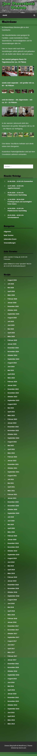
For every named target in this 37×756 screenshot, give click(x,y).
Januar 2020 (12, 539)
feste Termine (8, 235)
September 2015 (13, 709)
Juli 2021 (11, 479)
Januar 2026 (12, 302)
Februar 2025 (12, 340)
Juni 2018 (11, 603)
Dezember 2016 (13, 663)
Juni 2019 (11, 562)
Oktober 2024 (12, 355)
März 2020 (11, 532)
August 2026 (12, 280)
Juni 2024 (11, 366)
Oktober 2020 (12, 509)
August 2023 (12, 404)
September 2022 (13, 438)
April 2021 (11, 487)
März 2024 (11, 378)
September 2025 (13, 314)
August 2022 (12, 442)
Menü (5, 15)
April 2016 (11, 690)
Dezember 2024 (13, 348)
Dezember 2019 (13, 543)
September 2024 (13, 359)
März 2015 (11, 720)
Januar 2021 (12, 498)
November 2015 (13, 701)
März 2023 (11, 415)
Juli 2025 (11, 321)
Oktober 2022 (12, 434)
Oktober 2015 (12, 705)
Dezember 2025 (13, 306)
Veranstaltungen (10, 243)
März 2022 (11, 453)
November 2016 (13, 667)
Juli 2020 (11, 517)
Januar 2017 (12, 660)
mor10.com (22, 748)
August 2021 (12, 475)
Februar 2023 (12, 419)
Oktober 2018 (12, 592)
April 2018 (11, 611)
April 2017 (11, 648)
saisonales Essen (10, 239)
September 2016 (13, 675)
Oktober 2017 (12, 633)
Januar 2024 (12, 385)
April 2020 (11, 528)
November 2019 (13, 547)
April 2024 (11, 374)
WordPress (22, 745)
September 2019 (13, 554)
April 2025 (11, 333)
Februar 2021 (12, 494)
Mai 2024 (11, 370)
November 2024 (13, 351)
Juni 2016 (11, 682)
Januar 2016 (12, 694)
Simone (13, 748)
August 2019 (12, 558)
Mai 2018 (11, 607)
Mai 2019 (11, 566)
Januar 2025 (12, 344)
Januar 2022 (12, 460)
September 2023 (13, 400)
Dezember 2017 (13, 626)
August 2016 (12, 678)
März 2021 (11, 490)
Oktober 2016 (12, 671)
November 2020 (13, 506)
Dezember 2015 (13, 697)
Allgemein (7, 231)
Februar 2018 (12, 618)
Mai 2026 (11, 287)
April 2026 (11, 291)
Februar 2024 (12, 381)
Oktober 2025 (12, 310)
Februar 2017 (12, 656)
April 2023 (11, 412)
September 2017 (13, 637)
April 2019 (11, 569)
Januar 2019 (12, 581)
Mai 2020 (11, 524)
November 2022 (13, 430)
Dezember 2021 (13, 464)
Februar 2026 (12, 299)
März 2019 (11, 573)
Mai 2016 (11, 686)
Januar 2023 (12, 423)
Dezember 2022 (13, 427)
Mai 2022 (11, 445)
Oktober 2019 (12, 551)
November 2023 (13, 393)
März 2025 (11, 336)
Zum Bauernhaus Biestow (18, 6)
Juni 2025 (11, 325)
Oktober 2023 (12, 396)
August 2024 (12, 363)
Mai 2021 (11, 483)
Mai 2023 (11, 408)
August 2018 (12, 600)
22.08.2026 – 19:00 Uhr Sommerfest (20, 181)
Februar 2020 (12, 536)
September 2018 (13, 596)
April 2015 (11, 716)
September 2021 (13, 472)
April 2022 (11, 449)
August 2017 (12, 641)
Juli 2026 (11, 284)
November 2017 (13, 630)
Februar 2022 (12, 457)
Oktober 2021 (12, 468)
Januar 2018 (12, 622)
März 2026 (11, 295)
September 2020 (13, 513)
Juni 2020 (11, 521)
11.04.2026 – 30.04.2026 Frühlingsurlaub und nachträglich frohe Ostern (20, 202)
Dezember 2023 (13, 389)
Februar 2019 (12, 577)
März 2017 (11, 652)
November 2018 (13, 588)
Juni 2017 (11, 645)
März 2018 (11, 615)
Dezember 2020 (13, 502)
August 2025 (12, 317)
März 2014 (11, 724)
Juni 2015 (11, 712)
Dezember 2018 (13, 584)
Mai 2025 (11, 329)
